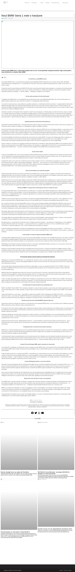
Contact (61, 570)
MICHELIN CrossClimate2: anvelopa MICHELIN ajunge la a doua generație (53, 472)
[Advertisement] (37, 550)
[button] (3, 94)
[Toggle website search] (70, 2)
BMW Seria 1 (67, 364)
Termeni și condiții (67, 570)
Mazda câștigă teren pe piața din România (15, 472)
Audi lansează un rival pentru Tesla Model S (15, 532)
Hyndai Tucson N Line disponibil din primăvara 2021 (55, 529)
